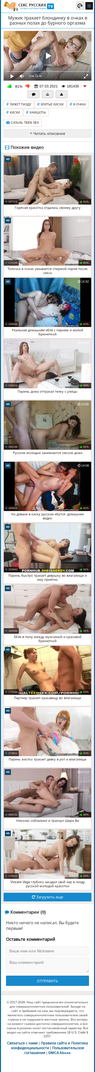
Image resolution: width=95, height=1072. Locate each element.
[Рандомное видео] (80, 5)
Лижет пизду (18, 104)
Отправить (47, 981)
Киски (13, 112)
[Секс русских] (28, 6)
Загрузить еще (49, 897)
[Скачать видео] (47, 94)
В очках (78, 104)
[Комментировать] (33, 94)
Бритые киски (50, 104)
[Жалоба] (61, 94)
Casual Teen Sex (25, 122)
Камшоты (36, 112)
